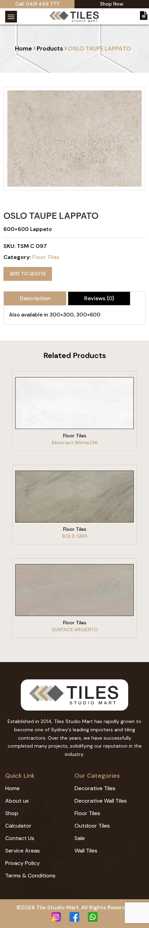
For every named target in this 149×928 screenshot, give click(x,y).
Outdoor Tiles (92, 825)
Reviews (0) (99, 298)
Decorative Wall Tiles (100, 800)
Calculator (18, 825)
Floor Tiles (45, 257)
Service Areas (22, 850)
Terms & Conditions (30, 875)
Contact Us (19, 838)
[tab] (35, 298)
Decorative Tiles (94, 788)
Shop (11, 813)
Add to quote (28, 273)
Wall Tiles (85, 850)
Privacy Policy (22, 863)
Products (50, 48)
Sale (79, 838)
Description (35, 298)
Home (23, 48)
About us (17, 800)
